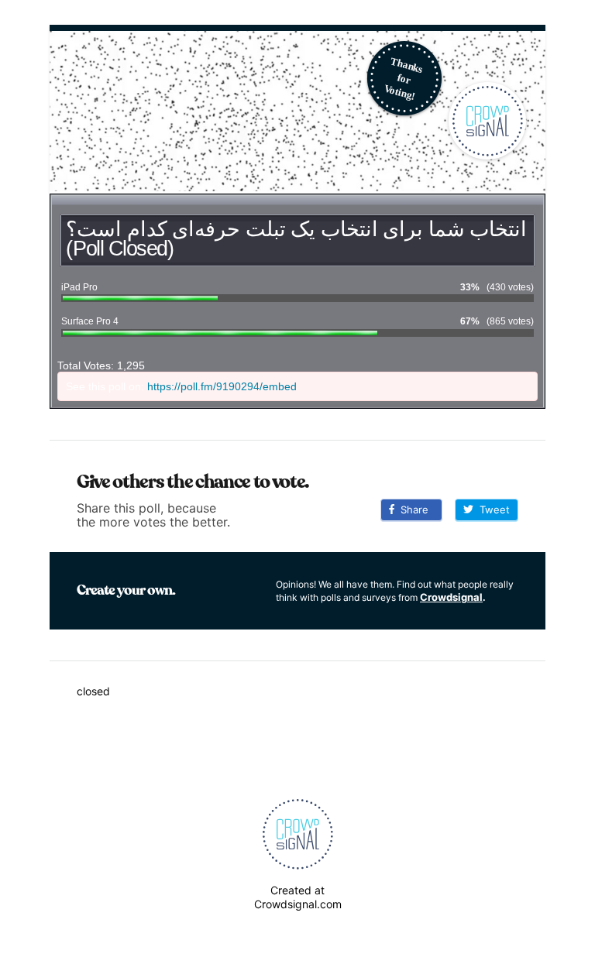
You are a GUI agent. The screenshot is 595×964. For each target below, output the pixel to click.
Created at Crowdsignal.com (298, 897)
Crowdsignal (451, 597)
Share (411, 509)
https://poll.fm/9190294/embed (222, 386)
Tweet (491, 509)
